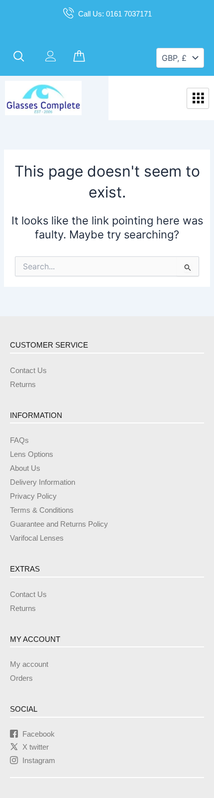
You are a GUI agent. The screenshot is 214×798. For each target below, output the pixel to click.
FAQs (19, 440)
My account (29, 664)
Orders (21, 678)
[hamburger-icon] (198, 98)
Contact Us (28, 371)
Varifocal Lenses (37, 538)
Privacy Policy (33, 496)
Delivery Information (42, 482)
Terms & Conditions (42, 510)
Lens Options (31, 454)
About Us (25, 468)
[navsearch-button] (19, 57)
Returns (23, 385)
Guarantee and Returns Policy (59, 524)
